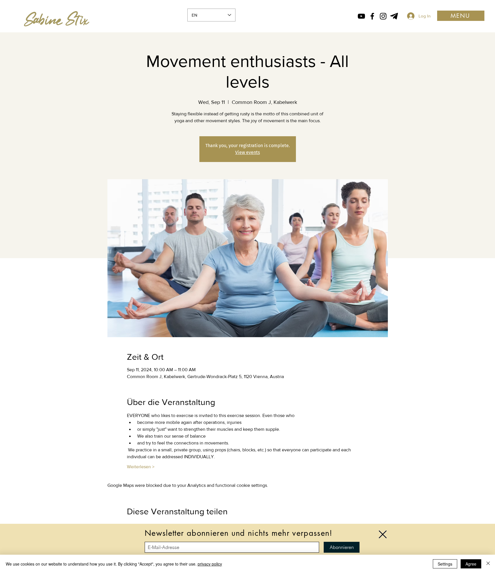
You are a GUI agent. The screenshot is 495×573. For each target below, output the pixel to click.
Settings (445, 564)
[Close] (488, 563)
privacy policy (210, 564)
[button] (383, 534)
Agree (470, 564)
